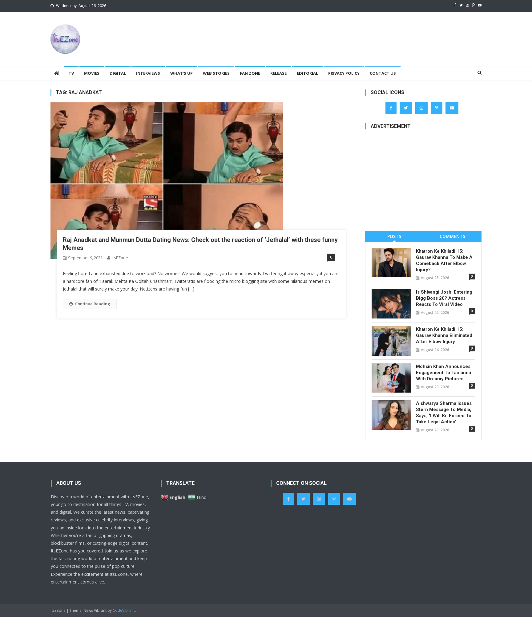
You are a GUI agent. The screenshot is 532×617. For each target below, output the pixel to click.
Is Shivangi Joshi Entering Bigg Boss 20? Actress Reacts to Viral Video (444, 298)
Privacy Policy (344, 73)
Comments (452, 236)
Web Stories (216, 73)
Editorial (307, 73)
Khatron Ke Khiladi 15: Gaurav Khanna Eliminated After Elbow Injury (444, 335)
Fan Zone (250, 73)
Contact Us (383, 73)
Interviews (148, 73)
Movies (91, 73)
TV (71, 73)
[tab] (394, 236)
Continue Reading (92, 304)
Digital (118, 73)
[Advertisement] (369, 32)
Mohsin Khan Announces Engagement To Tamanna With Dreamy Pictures (443, 373)
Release (278, 73)
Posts (394, 236)
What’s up (181, 73)
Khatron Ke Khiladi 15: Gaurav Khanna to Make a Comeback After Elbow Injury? (444, 260)
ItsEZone (120, 257)
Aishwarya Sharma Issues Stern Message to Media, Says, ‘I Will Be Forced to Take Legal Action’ (444, 413)
